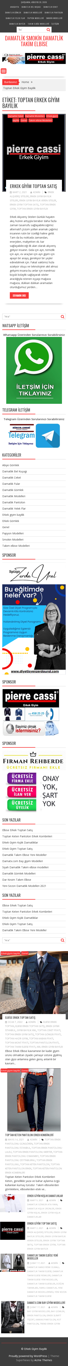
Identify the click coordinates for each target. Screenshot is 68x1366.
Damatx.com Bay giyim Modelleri (22, 861)
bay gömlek (57, 1311)
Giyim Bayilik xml (26, 1030)
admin (36, 192)
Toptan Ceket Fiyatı (48, 1030)
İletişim (55, 23)
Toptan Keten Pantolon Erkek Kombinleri (27, 836)
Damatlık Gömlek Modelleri (19, 873)
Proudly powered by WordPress (28, 1356)
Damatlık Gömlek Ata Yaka (42, 1204)
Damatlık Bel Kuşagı (31, 6)
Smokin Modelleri (54, 18)
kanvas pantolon (46, 1319)
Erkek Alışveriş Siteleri (40, 1232)
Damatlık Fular (11, 484)
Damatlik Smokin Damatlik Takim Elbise (34, 41)
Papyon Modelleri (35, 18)
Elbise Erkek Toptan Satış (17, 830)
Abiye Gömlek (10, 465)
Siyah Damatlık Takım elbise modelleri (25, 867)
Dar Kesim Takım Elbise (16, 879)
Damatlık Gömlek (13, 12)
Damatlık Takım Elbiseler (41, 1283)
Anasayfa (14, 6)
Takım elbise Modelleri (38, 23)
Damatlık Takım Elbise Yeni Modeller (24, 855)
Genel (24, 120)
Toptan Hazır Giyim (16, 1038)
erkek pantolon (36, 1315)
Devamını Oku (19, 295)
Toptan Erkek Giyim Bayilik (32, 208)
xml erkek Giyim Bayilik (50, 1046)
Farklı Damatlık (48, 1287)
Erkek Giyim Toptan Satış (33, 186)
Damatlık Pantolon (54, 12)
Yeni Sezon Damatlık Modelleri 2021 (24, 886)
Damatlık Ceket (50, 6)
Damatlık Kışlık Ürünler (40, 1208)
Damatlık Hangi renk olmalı (43, 1267)
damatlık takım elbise (39, 1271)
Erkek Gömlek (10, 521)
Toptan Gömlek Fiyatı (48, 1034)
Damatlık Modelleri (33, 12)
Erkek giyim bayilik (13, 514)
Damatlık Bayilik (17, 23)
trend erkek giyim (50, 1323)
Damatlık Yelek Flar (15, 18)
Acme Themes (43, 1360)
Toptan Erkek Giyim (45, 1244)
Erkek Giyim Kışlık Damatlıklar (20, 842)
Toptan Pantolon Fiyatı (44, 1042)
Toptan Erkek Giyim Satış (19, 1034)
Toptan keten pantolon (34, 1164)
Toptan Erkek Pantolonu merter (32, 1152)
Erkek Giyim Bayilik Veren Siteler (37, 200)
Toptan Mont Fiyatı (17, 1042)
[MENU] (3, 71)
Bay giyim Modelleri (38, 1311)
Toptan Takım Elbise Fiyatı (20, 1046)
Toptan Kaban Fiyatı (41, 1038)
